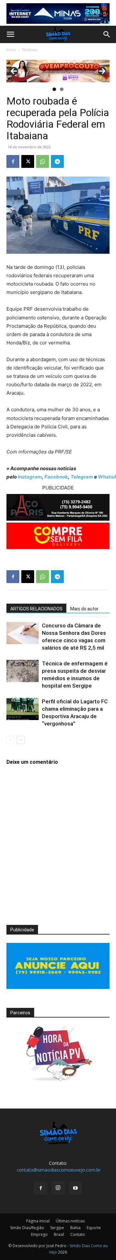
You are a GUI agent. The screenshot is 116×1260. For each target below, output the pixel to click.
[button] (10, 34)
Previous (14, 71)
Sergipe (57, 1227)
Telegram (82, 477)
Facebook (56, 477)
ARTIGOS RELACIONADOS (36, 608)
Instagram (30, 477)
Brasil (59, 1234)
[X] (27, 161)
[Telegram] (57, 161)
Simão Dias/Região (27, 1227)
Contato (77, 1234)
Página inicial (38, 1221)
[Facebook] (12, 161)
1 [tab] (54, 89)
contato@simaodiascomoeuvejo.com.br (59, 1170)
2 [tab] (61, 89)
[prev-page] (10, 740)
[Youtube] (75, 1188)
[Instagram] (58, 1188)
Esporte (94, 1227)
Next (102, 71)
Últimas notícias (70, 1221)
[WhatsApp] (42, 161)
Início (11, 49)
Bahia (75, 1227)
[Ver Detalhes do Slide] (58, 71)
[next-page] (21, 740)
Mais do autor (84, 608)
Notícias (29, 49)
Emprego (39, 1234)
